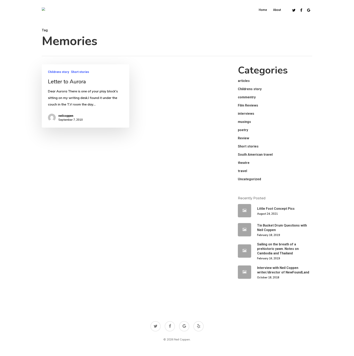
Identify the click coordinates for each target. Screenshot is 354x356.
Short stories (80, 72)
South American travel (255, 154)
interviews (246, 114)
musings (244, 122)
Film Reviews (248, 105)
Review (243, 138)
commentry (247, 97)
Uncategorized (249, 179)
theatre (244, 163)
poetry (243, 130)
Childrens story (58, 72)
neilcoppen (65, 115)
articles (244, 81)
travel (242, 171)
